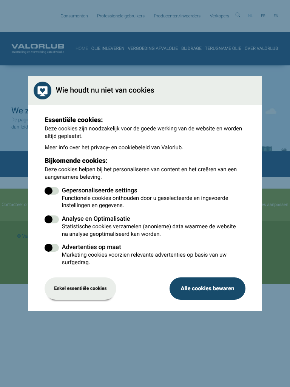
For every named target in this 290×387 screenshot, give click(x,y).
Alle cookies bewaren (207, 288)
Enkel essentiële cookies (80, 288)
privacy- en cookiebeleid (120, 147)
